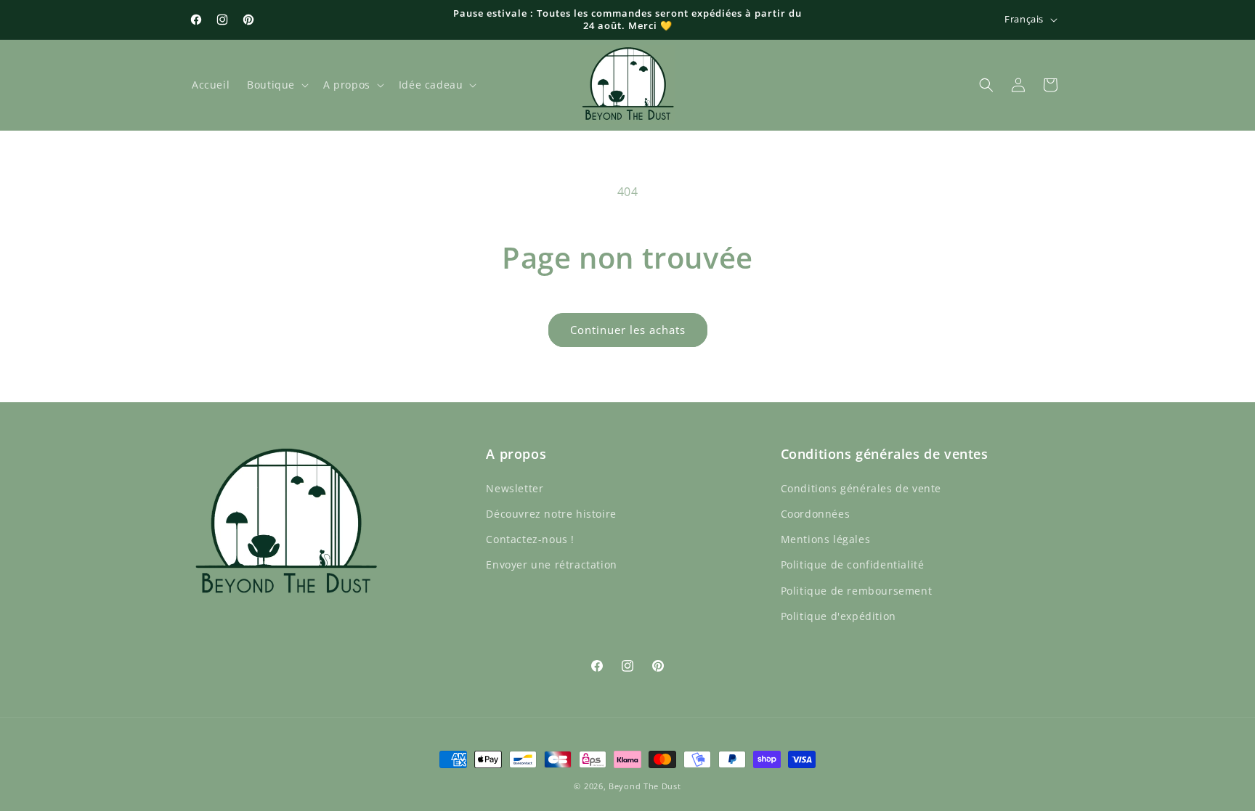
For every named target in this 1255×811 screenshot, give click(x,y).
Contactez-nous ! (530, 539)
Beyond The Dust (645, 786)
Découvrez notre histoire (551, 514)
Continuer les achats (628, 329)
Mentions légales (826, 539)
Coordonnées (815, 514)
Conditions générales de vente (861, 487)
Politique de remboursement (857, 590)
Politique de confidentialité (853, 564)
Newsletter (514, 487)
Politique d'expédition (838, 615)
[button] (276, 85)
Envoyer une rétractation (551, 564)
